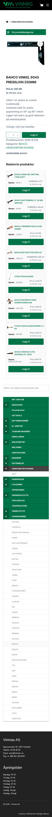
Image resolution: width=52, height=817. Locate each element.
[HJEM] (7, 22)
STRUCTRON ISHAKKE (23, 276)
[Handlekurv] (41, 5)
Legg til (34, 135)
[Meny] (47, 5)
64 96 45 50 (15, 750)
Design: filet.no (43, 814)
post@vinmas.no (16, 753)
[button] (26, 32)
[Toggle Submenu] (6, 405)
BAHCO (23, 143)
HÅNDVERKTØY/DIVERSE (20, 147)
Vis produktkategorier (23, 32)
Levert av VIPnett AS (27, 814)
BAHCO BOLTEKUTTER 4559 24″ (28, 252)
